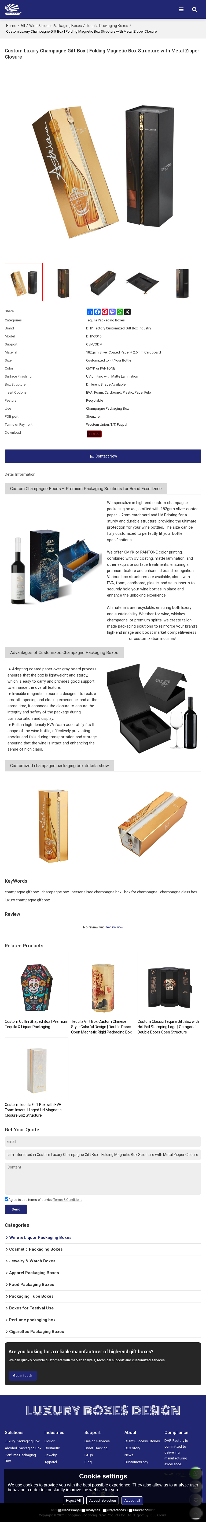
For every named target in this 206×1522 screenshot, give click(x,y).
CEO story (132, 1448)
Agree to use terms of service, (45, 1200)
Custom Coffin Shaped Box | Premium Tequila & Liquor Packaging (36, 1024)
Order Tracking (96, 1448)
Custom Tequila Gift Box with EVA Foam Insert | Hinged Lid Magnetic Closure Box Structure (33, 1109)
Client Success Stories (142, 1441)
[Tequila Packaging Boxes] (94, 434)
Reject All (73, 1500)
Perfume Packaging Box (20, 1458)
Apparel (51, 1462)
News (128, 1455)
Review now (114, 927)
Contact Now (106, 456)
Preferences (116, 1510)
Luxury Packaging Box (22, 1441)
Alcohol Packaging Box (23, 1448)
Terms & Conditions (67, 1200)
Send (16, 1209)
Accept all (132, 1500)
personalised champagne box (97, 892)
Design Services (97, 1441)
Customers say (136, 1462)
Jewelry (51, 1455)
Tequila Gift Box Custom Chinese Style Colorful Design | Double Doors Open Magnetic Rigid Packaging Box (101, 1026)
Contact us (116, 638)
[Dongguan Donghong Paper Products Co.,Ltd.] (13, 9)
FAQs (88, 1455)
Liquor (49, 1441)
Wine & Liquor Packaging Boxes (55, 26)
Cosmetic (52, 1448)
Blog (88, 1462)
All (23, 26)
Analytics (93, 1510)
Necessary (70, 1510)
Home (11, 26)
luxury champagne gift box (27, 900)
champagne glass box (178, 892)
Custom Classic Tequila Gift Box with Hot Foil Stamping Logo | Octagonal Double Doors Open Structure (168, 1026)
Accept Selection (102, 1500)
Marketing (140, 1510)
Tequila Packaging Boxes (107, 26)
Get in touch (22, 1375)
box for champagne (140, 892)
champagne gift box (22, 892)
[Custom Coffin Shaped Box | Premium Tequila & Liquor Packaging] (37, 985)
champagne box (55, 892)
